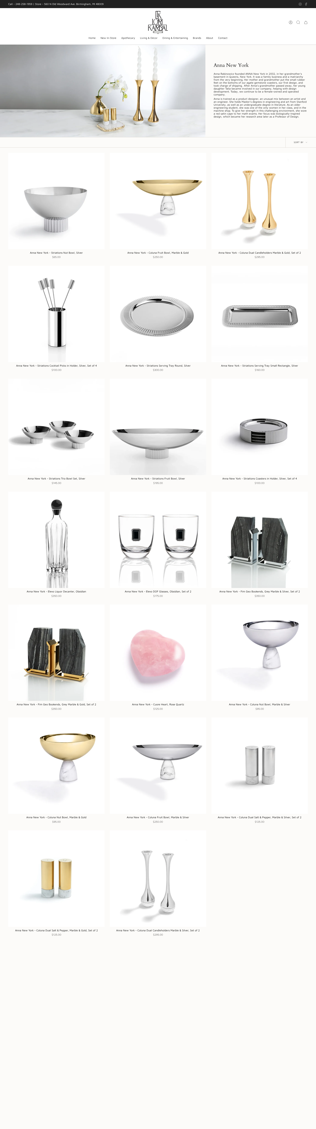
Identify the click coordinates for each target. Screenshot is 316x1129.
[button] (128, 38)
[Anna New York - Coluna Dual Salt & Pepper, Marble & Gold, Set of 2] (56, 878)
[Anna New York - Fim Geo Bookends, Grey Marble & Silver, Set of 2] (259, 540)
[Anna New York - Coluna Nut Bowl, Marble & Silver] (259, 653)
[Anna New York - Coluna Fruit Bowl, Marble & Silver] (158, 765)
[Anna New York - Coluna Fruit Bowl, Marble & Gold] (158, 201)
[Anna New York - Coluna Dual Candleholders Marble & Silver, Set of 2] (158, 878)
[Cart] (306, 22)
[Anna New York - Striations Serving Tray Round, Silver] (158, 314)
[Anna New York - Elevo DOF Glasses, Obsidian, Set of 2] (158, 540)
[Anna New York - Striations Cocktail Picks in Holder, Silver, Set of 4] (56, 314)
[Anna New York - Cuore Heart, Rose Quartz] (158, 653)
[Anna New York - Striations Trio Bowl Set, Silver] (56, 427)
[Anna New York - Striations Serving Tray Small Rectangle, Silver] (259, 314)
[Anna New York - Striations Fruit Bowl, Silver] (158, 427)
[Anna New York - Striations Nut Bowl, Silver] (56, 201)
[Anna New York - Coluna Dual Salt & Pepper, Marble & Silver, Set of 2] (259, 765)
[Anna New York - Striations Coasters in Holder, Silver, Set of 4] (259, 427)
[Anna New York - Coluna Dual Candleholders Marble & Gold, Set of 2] (259, 201)
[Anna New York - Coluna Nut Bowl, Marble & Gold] (56, 765)
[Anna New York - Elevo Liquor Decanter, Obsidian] (56, 540)
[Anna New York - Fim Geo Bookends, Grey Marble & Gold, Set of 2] (56, 653)
